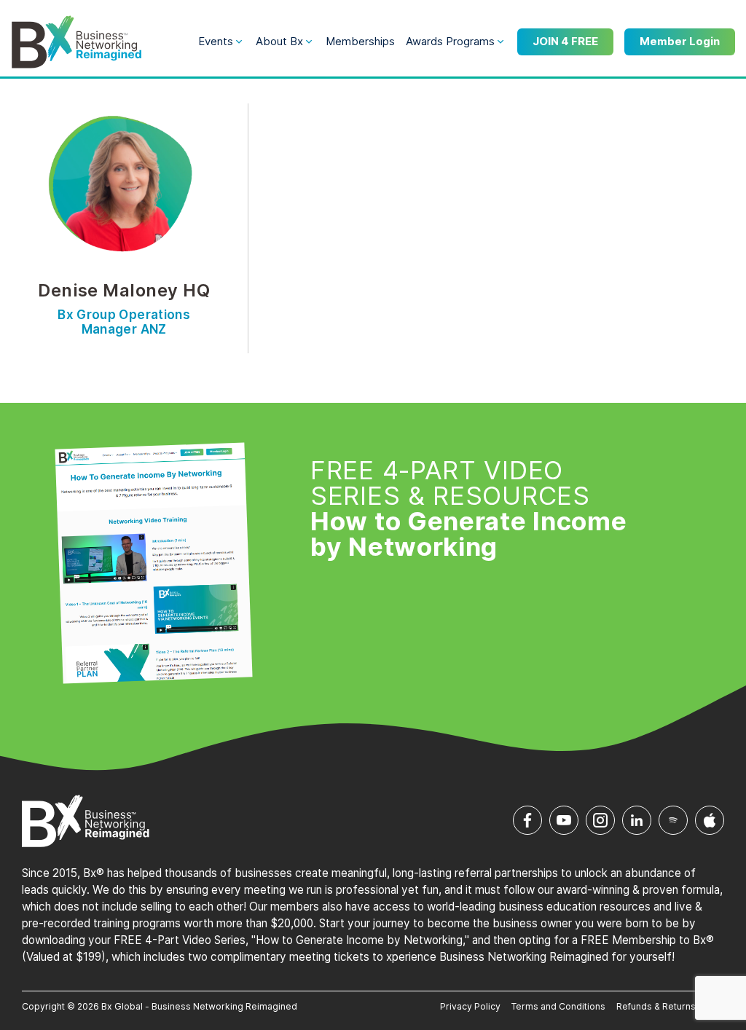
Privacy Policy (470, 1006)
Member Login (680, 41)
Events (215, 41)
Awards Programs (450, 41)
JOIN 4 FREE (565, 41)
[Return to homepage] (76, 42)
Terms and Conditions (558, 1006)
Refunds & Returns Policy (670, 1006)
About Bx (279, 41)
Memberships (360, 41)
